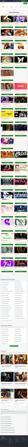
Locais (16, 442)
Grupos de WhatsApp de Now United (5, 305)
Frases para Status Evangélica (18, 335)
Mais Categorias (14, 9)
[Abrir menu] (26, 1)
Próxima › (14, 274)
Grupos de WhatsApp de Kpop (4, 303)
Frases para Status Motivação (4, 339)
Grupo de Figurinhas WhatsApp (5, 282)
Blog (15, 438)
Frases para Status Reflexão (4, 341)
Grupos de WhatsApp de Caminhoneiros (19, 301)
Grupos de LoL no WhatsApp (4, 295)
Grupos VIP (10, 440)
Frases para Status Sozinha (18, 341)
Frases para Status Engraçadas (5, 335)
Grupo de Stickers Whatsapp (18, 282)
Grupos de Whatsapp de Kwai (18, 303)
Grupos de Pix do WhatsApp (18, 297)
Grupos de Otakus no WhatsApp (5, 297)
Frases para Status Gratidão (4, 337)
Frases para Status (17, 441)
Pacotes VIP (10, 441)
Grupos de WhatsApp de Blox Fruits (5, 301)
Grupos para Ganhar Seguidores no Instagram (6, 320)
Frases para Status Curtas (4, 333)
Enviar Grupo (10, 438)
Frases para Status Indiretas (18, 337)
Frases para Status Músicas (18, 339)
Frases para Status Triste (4, 343)
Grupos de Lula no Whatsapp (18, 295)
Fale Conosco (23, 441)
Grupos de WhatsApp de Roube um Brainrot (6, 307)
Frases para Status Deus (17, 333)
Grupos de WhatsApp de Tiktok (18, 307)
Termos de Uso (23, 438)
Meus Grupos (10, 439)
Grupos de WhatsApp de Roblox (18, 305)
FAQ (22, 440)
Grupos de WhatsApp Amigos (18, 299)
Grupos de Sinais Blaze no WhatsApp (5, 299)
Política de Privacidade (24, 439)
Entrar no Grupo (7, 40)
